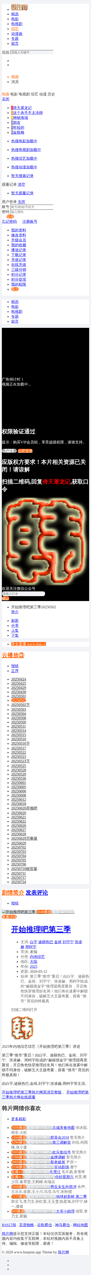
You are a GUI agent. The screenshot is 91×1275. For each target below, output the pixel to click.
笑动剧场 (61, 1167)
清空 (21, 184)
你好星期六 (64, 1177)
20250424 (18, 679)
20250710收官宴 (24, 869)
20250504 (18, 714)
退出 (15, 289)
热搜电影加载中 (24, 141)
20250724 (18, 882)
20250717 (18, 878)
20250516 (18, 739)
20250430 (18, 692)
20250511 (18, 726)
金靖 (58, 942)
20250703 (18, 852)
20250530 (18, 778)
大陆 (33, 962)
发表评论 (37, 892)
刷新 (15, 621)
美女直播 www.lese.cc (28, 644)
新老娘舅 (57, 1162)
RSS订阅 (9, 1225)
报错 (15, 666)
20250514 (18, 731)
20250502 (18, 700)
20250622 (18, 821)
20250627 (18, 830)
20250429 (18, 688)
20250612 (18, 800)
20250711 (18, 873)
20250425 (18, 683)
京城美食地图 (63, 1128)
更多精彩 (18, 1119)
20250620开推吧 (24, 808)
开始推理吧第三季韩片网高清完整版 (32, 1092)
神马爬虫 (62, 1225)
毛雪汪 (55, 1172)
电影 (15, 19)
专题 (15, 39)
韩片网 (7, 1234)
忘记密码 (9, 221)
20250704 (18, 856)
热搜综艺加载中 (24, 158)
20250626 (18, 826)
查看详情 (9, 917)
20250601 (18, 783)
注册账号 (29, 221)
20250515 (18, 735)
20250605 (18, 787)
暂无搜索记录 (22, 176)
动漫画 (16, 34)
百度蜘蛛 (26, 1225)
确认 (5, 598)
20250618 (18, 804)
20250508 (18, 718)
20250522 (18, 752)
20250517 (18, 748)
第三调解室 (61, 1142)
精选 (15, 14)
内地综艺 (37, 957)
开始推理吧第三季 (41, 929)
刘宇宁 (68, 942)
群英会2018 (59, 1137)
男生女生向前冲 (63, 1187)
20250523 (18, 757)
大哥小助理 (65, 1211)
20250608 (18, 795)
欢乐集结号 (61, 1152)
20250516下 (20, 743)
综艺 (15, 29)
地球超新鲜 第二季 (71, 1197)
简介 (15, 612)
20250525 (18, 766)
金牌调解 (57, 1157)
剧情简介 (13, 892)
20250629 (18, 843)
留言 (15, 43)
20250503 (18, 709)
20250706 (18, 864)
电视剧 (16, 24)
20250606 (18, 791)
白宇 (33, 942)
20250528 (18, 770)
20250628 (18, 834)
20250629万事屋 (24, 838)
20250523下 (20, 761)
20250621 (18, 817)
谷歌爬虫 (44, 1225)
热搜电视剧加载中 (26, 150)
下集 (15, 635)
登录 (10, 217)
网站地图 (80, 1225)
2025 (33, 967)
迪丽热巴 (45, 942)
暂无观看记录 (22, 193)
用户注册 (9, 451)
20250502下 (20, 705)
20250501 (18, 696)
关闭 (5, 99)
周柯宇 (30, 947)
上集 (15, 630)
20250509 (18, 722)
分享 (15, 626)
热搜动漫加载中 (24, 167)
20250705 (18, 860)
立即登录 (25, 451)
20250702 (18, 847)
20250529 (18, 774)
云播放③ (13, 655)
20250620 (18, 813)
